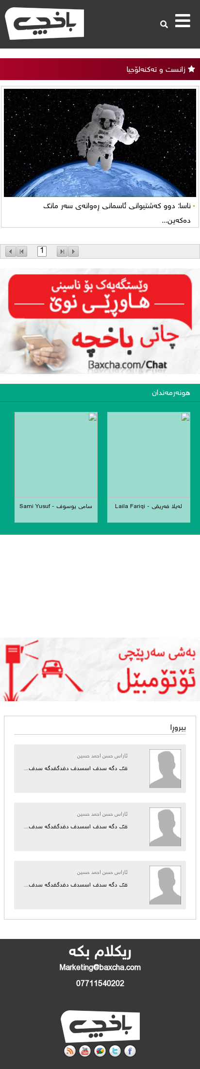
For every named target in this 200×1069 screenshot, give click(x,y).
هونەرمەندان (171, 393)
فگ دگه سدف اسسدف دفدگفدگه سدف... (76, 769)
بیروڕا (178, 728)
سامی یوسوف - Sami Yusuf (55, 507)
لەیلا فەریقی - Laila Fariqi (148, 507)
